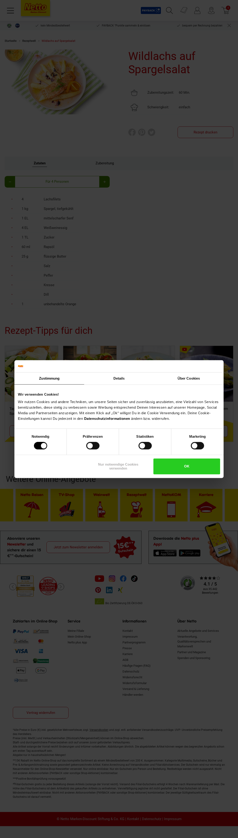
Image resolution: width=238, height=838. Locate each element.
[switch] (92, 446)
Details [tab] (119, 378)
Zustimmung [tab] (49, 378)
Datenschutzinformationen (107, 419)
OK (186, 466)
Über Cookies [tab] (189, 378)
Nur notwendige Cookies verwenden (118, 466)
